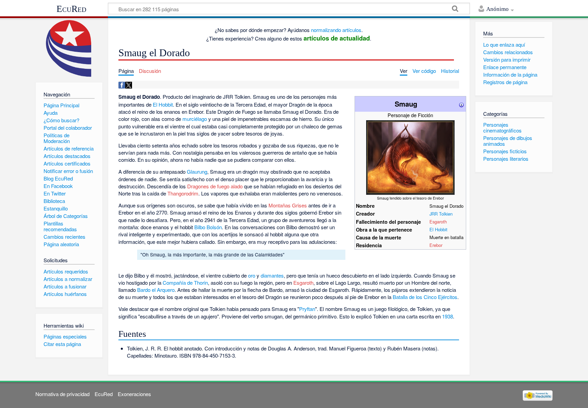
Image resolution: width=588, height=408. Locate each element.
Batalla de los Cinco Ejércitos (425, 296)
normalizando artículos (336, 29)
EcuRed (71, 9)
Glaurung (197, 171)
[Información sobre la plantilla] (461, 104)
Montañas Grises (287, 205)
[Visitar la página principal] (68, 48)
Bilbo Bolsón (208, 227)
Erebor (435, 245)
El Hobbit (438, 229)
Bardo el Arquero (156, 289)
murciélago (194, 118)
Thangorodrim (182, 193)
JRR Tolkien (441, 213)
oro (251, 275)
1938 (447, 316)
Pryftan (307, 308)
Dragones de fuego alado (215, 186)
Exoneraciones (134, 393)
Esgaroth (438, 221)
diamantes (272, 275)
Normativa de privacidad (62, 393)
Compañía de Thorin (185, 282)
